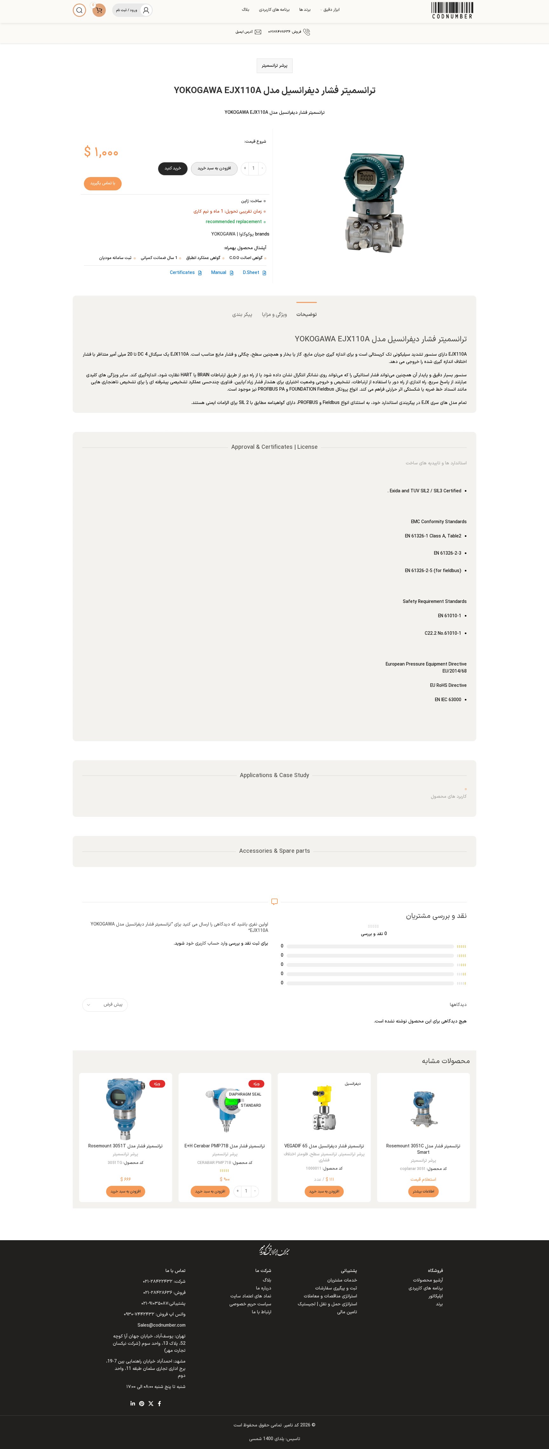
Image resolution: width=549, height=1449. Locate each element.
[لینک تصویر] (274, 1249)
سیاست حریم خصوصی (250, 1304)
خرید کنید (173, 168)
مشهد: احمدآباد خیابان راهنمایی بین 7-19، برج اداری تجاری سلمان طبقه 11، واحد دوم (146, 1368)
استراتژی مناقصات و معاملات (330, 1296)
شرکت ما (263, 1271)
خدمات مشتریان (342, 1280)
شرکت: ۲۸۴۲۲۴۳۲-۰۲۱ (164, 1281)
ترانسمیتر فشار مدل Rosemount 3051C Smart (423, 1149)
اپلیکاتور (436, 1296)
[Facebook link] (159, 1404)
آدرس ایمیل (244, 32)
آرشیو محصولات (428, 1280)
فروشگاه (435, 1271)
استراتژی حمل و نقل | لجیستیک (327, 1304)
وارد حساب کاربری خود (206, 943)
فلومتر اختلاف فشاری (307, 1157)
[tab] (306, 311)
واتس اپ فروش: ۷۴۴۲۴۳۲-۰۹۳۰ (155, 1314)
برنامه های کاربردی (426, 1288)
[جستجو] (79, 10)
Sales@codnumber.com (162, 1325)
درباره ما (263, 1288)
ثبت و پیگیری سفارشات (336, 1288)
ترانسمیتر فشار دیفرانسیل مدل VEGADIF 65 (324, 1146)
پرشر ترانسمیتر (275, 65)
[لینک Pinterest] (141, 1404)
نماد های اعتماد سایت (250, 1296)
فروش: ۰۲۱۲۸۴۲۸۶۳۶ (284, 32)
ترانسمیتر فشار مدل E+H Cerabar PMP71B (225, 1146)
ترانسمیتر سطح (323, 1154)
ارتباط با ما (261, 1312)
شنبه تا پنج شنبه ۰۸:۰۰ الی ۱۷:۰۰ (156, 1387)
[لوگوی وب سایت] (452, 10)
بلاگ (267, 1280)
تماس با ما (176, 1271)
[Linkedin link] (132, 1404)
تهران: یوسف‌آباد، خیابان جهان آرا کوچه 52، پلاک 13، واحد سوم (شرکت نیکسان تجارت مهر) (149, 1343)
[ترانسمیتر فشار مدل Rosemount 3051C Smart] (423, 1109)
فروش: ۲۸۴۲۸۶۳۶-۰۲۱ (164, 1292)
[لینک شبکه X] (151, 1404)
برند (439, 1304)
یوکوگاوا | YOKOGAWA (232, 234)
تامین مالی (347, 1312)
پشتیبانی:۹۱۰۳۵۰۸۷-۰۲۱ (163, 1303)
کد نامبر (291, 1425)
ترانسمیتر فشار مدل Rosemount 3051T (125, 1146)
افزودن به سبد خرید (214, 168)
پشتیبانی (349, 1271)
